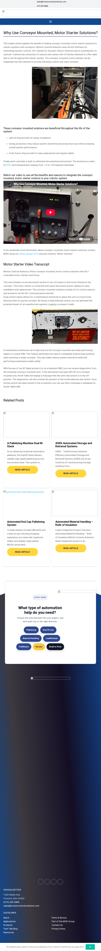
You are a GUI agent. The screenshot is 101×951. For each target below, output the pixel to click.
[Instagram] (41, 882)
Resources (8, 932)
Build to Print (55, 647)
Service (39, 647)
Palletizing (31, 630)
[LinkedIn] (60, 882)
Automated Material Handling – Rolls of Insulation (74, 523)
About (6, 917)
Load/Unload (51, 638)
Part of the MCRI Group (63, 921)
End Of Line (48, 630)
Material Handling (31, 638)
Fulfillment (24, 647)
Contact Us (57, 925)
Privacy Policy (58, 928)
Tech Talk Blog (10, 928)
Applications (9, 921)
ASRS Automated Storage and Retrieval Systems (73, 445)
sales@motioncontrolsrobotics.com (21, 905)
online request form (29, 253)
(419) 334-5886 (11, 902)
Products (7, 925)
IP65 (9, 165)
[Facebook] (47, 882)
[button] (50, 21)
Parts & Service (59, 917)
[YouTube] (54, 882)
